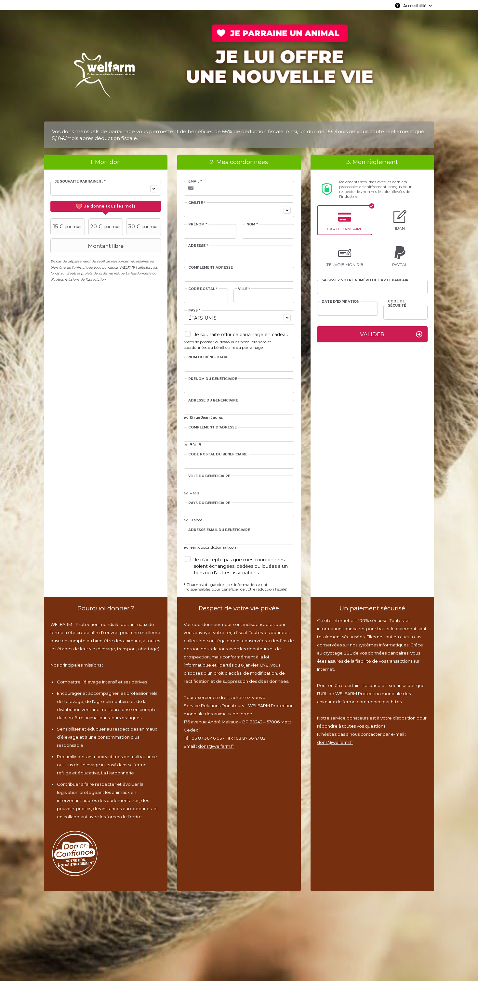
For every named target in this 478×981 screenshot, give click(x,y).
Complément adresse (210, 268)
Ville (244, 289)
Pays (194, 310)
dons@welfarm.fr (216, 746)
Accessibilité (414, 5)
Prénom (197, 224)
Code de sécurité (397, 303)
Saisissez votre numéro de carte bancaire (366, 280)
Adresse (198, 246)
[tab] (105, 206)
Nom (252, 224)
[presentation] (105, 206)
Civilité (197, 203)
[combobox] (105, 188)
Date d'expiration (340, 302)
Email (195, 182)
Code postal (203, 289)
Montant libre (106, 246)
